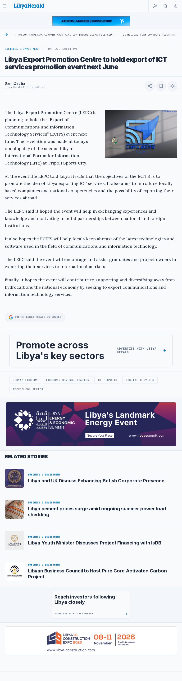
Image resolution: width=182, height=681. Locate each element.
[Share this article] (150, 86)
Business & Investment (22, 48)
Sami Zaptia (15, 83)
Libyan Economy (25, 380)
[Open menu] (5, 6)
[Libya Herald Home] (29, 6)
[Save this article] (161, 86)
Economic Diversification (67, 380)
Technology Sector (28, 389)
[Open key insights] (172, 86)
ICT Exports (107, 380)
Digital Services (140, 380)
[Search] (165, 6)
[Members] (155, 6)
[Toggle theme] (175, 6)
